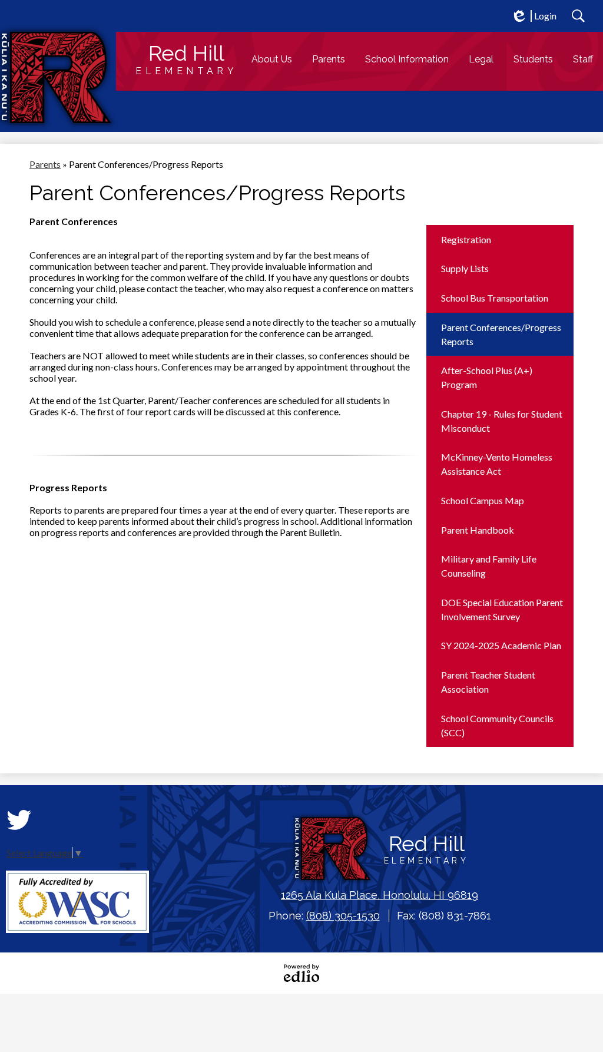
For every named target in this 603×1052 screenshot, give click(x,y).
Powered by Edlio (301, 973)
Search (578, 16)
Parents (45, 164)
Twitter (19, 820)
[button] (272, 59)
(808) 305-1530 (343, 915)
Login (533, 16)
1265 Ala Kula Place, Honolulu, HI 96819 (379, 895)
